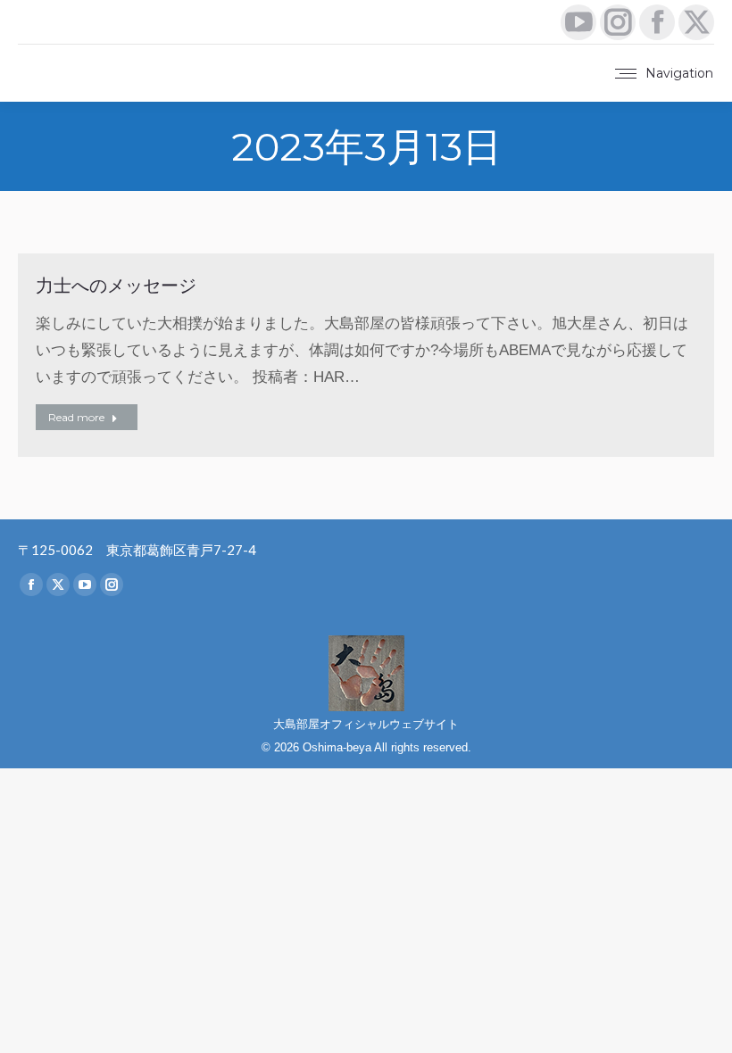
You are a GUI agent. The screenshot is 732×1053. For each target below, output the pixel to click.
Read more (76, 417)
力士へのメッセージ (116, 285)
